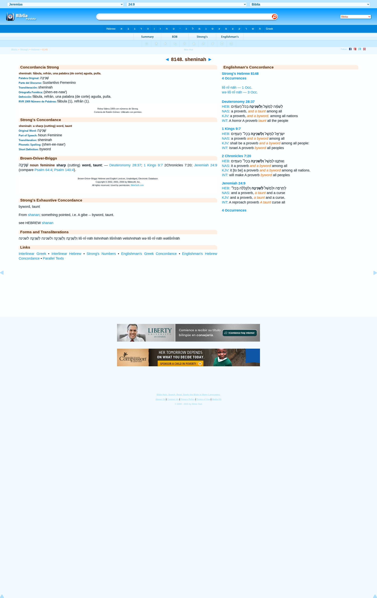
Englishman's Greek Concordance (149, 254)
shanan (33, 215)
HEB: (226, 106)
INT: (225, 121)
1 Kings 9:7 (153, 165)
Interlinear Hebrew (66, 254)
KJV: (225, 116)
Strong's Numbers (101, 254)
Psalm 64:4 (43, 170)
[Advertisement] (188, 292)
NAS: (226, 111)
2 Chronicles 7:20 (236, 156)
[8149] (372, 282)
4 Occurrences (234, 210)
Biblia (14, 49)
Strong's (24, 49)
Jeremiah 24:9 (205, 165)
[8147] (5, 282)
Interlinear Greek (32, 254)
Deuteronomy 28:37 (125, 165)
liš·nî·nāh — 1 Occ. (237, 87)
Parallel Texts (53, 258)
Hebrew (35, 49)
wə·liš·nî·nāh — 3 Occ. (240, 92)
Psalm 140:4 (64, 170)
